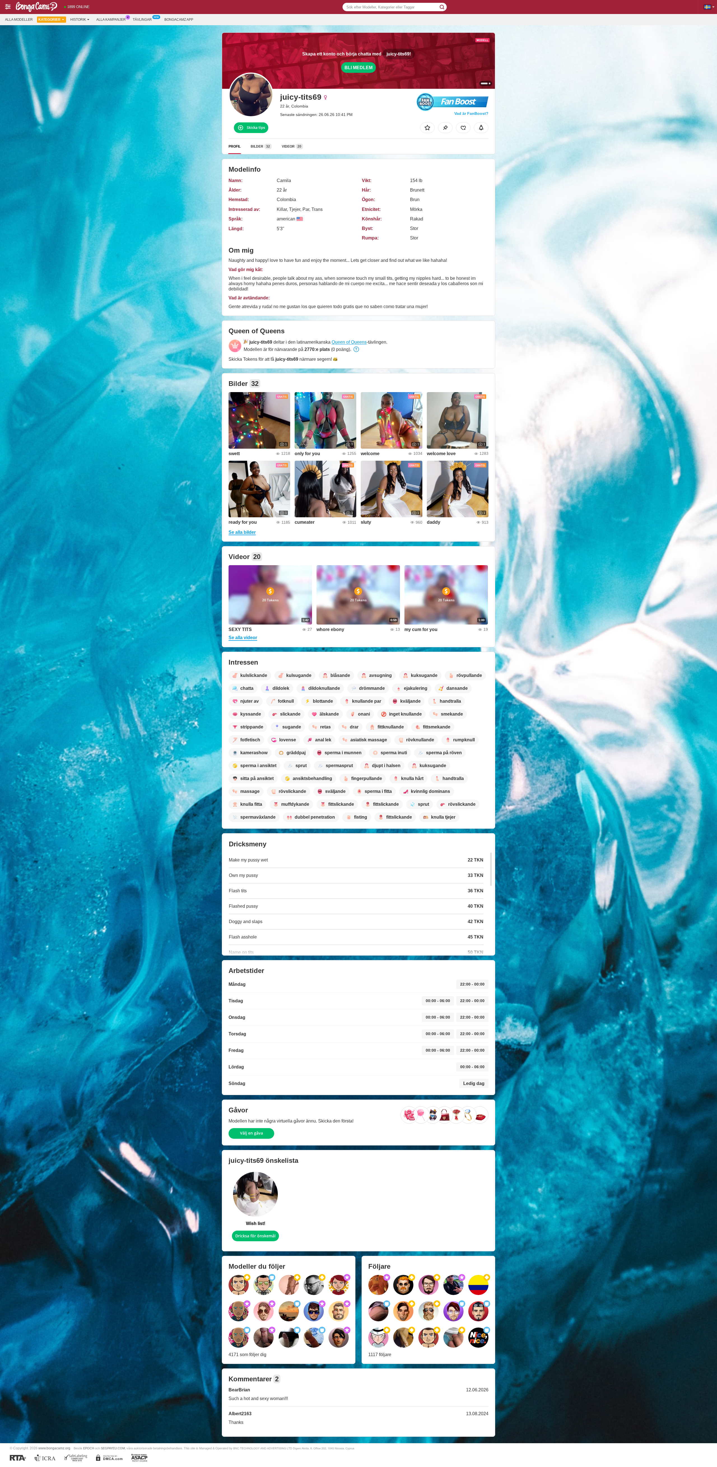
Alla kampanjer (111, 20)
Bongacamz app (178, 20)
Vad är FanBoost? (471, 113)
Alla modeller (19, 20)
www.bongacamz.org (54, 1448)
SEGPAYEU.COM (113, 1448)
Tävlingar (142, 20)
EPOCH (88, 1448)
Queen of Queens (349, 342)
